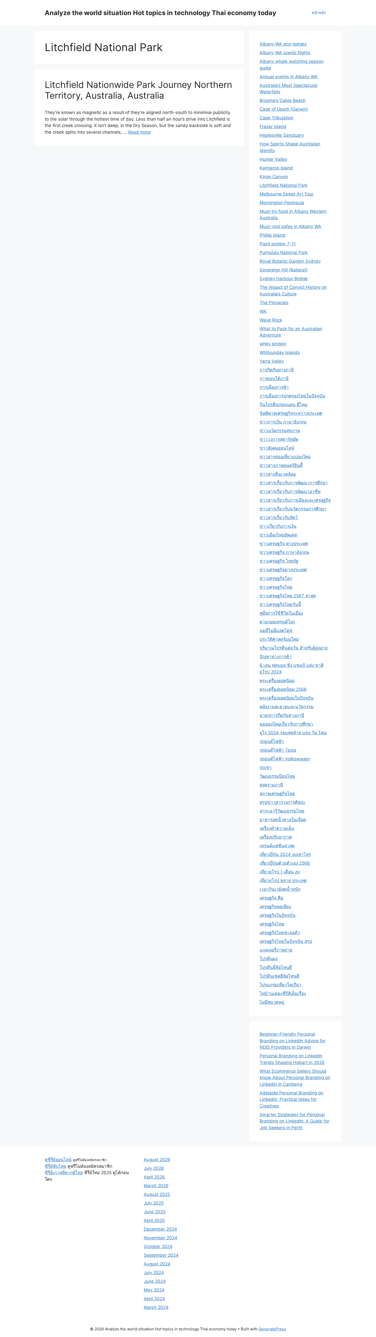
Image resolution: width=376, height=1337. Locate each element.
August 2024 (157, 1263)
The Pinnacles (274, 302)
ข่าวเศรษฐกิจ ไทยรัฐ (279, 561)
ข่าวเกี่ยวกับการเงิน (278, 526)
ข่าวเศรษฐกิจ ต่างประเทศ (284, 543)
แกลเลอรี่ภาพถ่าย (276, 950)
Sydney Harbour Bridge (284, 278)
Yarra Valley (272, 361)
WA (263, 311)
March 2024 (156, 1307)
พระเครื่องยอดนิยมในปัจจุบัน (287, 698)
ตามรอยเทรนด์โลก (277, 621)
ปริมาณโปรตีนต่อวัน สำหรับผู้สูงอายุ (294, 647)
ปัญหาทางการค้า (276, 656)
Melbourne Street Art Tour (287, 194)
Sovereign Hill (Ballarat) (284, 269)
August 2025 (157, 1194)
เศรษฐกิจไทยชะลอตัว (280, 932)
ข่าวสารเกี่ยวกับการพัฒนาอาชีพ (290, 491)
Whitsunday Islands (280, 352)
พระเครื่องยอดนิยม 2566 (283, 689)
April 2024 (154, 1298)
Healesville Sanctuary (282, 135)
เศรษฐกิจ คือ (271, 897)
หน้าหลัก (319, 12)
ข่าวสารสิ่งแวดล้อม (278, 474)
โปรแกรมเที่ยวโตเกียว (280, 984)
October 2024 (158, 1246)
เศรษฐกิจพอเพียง (275, 906)
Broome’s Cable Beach (283, 100)
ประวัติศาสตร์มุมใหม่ (279, 639)
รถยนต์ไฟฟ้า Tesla (278, 750)
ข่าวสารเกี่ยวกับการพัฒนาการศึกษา (294, 482)
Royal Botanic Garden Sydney (290, 261)
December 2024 (160, 1229)
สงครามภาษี (271, 784)
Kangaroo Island (276, 167)
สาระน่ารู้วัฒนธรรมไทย (282, 811)
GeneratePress (272, 1329)
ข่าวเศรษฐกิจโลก (276, 578)
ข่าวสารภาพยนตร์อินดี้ (281, 465)
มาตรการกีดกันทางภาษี (282, 715)
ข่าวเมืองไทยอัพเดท (278, 535)
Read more (139, 132)
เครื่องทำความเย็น (277, 828)
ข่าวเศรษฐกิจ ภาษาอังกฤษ (284, 552)
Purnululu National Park (284, 252)
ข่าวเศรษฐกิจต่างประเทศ (283, 569)
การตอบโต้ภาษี (274, 378)
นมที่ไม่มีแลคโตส (276, 630)
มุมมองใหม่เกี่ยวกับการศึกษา (286, 724)
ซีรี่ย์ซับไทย (55, 1166)
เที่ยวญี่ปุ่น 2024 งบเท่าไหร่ (285, 854)
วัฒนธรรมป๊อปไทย (277, 776)
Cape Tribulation (276, 117)
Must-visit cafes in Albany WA (290, 226)
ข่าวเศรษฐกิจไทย (276, 587)
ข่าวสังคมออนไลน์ (277, 448)
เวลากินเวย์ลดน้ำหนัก (280, 889)
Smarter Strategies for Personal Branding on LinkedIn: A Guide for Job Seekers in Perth (294, 1121)
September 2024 (161, 1255)
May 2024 (154, 1290)
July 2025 (154, 1203)
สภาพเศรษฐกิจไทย (277, 793)
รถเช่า (266, 767)
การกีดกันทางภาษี (277, 369)
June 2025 (154, 1211)
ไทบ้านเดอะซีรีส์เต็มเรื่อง (283, 993)
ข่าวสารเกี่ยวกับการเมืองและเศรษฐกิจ (295, 500)
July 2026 (154, 1168)
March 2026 (156, 1185)
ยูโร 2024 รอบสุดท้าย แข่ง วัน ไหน (293, 732)
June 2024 (155, 1281)
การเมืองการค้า (274, 387)
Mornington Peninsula (282, 202)
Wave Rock (271, 320)
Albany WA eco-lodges (283, 44)
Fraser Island (273, 126)
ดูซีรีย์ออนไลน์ (58, 1159)
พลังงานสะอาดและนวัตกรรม (287, 706)
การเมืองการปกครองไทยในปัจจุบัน (292, 395)
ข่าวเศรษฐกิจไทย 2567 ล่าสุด (288, 595)
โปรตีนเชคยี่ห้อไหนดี (279, 976)
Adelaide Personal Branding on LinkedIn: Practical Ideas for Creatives (291, 1099)
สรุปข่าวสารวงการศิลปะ (282, 802)
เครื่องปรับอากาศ (276, 837)
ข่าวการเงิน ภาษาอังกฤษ (283, 422)
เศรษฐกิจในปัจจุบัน (277, 915)
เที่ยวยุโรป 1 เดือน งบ (280, 871)
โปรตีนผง (269, 958)
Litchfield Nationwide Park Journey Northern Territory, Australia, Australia (138, 90)
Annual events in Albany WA (289, 76)
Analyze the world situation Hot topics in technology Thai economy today (160, 13)
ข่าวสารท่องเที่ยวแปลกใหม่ (285, 456)
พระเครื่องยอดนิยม (277, 680)
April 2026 (154, 1177)
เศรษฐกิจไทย (272, 924)
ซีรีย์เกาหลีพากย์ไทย (64, 1172)
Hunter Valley (273, 159)
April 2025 (154, 1220)
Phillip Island (272, 235)
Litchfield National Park (283, 185)
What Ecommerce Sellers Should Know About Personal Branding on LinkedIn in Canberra (295, 1078)
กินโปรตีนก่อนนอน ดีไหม (283, 404)
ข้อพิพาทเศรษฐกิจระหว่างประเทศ (291, 413)
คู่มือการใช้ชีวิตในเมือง (281, 613)
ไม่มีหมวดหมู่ (272, 1002)
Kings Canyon (274, 176)
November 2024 (160, 1237)
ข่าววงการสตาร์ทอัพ (279, 439)
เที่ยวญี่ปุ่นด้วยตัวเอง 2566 (285, 863)
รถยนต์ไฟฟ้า (272, 741)
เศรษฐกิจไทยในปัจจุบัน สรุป (286, 941)
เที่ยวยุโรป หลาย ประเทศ (283, 880)
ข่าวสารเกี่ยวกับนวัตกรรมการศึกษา (293, 508)
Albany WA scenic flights (285, 52)
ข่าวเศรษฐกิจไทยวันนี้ (280, 604)
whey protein (273, 343)
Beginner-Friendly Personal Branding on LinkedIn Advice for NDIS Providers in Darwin (292, 1041)
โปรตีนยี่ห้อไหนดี (276, 967)
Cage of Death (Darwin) (284, 109)
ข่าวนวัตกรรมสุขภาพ (280, 430)
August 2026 (157, 1159)
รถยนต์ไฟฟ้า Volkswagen (285, 758)
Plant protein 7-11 (278, 243)
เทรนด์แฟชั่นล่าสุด (277, 845)
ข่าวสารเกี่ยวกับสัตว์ (279, 517)
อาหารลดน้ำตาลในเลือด (283, 819)
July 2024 (154, 1272)
